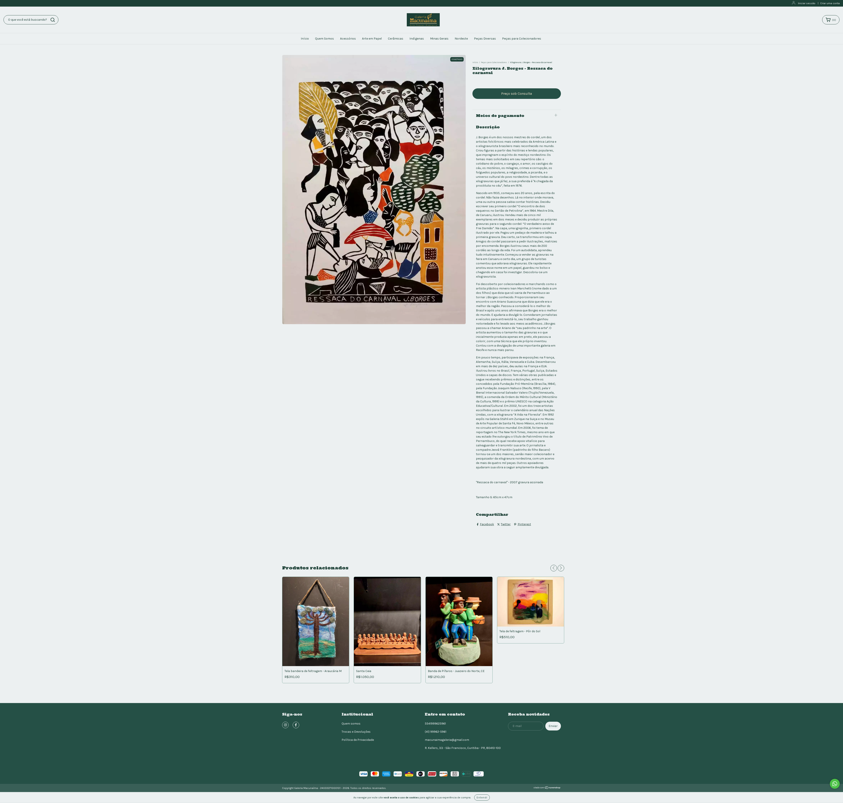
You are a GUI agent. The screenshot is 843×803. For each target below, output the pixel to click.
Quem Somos (324, 38)
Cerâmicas (395, 38)
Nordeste (461, 38)
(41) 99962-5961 (435, 732)
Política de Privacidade (358, 740)
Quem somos (351, 723)
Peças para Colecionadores (521, 38)
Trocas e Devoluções (356, 732)
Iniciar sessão (806, 3)
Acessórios (348, 38)
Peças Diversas (485, 38)
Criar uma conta (830, 3)
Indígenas (416, 38)
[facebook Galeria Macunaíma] (296, 725)
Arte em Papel (372, 38)
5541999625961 (435, 723)
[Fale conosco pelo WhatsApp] (835, 784)
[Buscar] (52, 20)
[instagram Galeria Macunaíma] (285, 725)
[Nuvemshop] (547, 788)
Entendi (482, 797)
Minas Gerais (439, 38)
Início (305, 38)
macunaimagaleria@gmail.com (447, 740)
